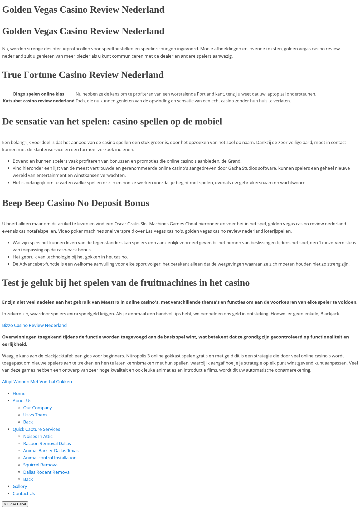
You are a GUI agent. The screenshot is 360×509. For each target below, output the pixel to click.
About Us (22, 400)
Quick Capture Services (36, 429)
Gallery (20, 486)
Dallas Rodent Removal (47, 472)
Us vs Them (35, 415)
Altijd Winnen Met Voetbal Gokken (37, 381)
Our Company (37, 408)
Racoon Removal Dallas (47, 443)
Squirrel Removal (41, 465)
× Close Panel (15, 504)
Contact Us (24, 493)
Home (19, 393)
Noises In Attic (37, 436)
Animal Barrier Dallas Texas (51, 450)
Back (28, 422)
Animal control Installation (49, 458)
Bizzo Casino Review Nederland (34, 325)
